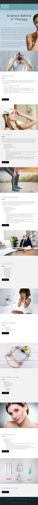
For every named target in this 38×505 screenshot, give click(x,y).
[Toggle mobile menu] (37, 7)
